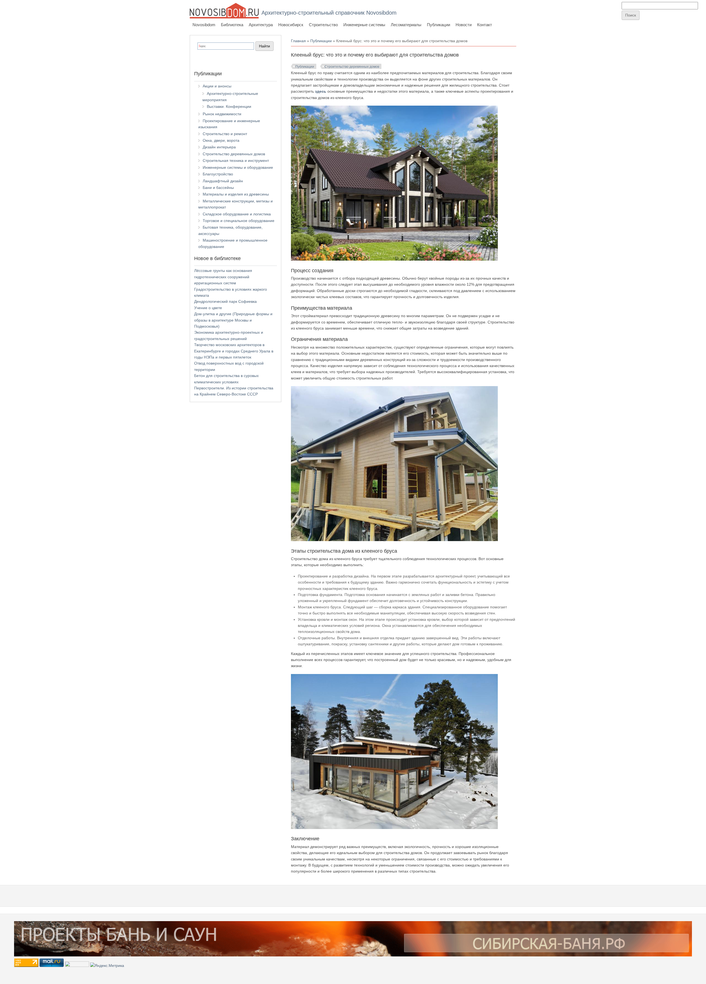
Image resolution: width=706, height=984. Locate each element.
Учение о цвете (208, 308)
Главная (298, 41)
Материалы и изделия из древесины (236, 194)
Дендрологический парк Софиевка (225, 301)
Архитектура (261, 24)
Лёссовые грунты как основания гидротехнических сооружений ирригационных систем (223, 276)
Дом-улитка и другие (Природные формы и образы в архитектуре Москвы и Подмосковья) (233, 320)
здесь (320, 91)
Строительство (323, 24)
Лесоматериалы (406, 24)
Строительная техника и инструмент (236, 160)
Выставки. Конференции (229, 106)
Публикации (438, 24)
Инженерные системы (364, 24)
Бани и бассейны (218, 187)
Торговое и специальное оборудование (238, 220)
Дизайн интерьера (219, 147)
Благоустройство (218, 174)
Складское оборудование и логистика (237, 214)
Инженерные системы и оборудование (238, 167)
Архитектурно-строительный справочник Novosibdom (329, 13)
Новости (464, 24)
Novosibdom (203, 24)
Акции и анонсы (217, 86)
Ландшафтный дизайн (223, 181)
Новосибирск (290, 24)
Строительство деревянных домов (352, 67)
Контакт (484, 24)
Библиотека (232, 24)
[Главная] (224, 10)
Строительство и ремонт (225, 134)
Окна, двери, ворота (221, 140)
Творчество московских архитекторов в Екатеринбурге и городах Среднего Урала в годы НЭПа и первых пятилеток (233, 351)
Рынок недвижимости (222, 114)
